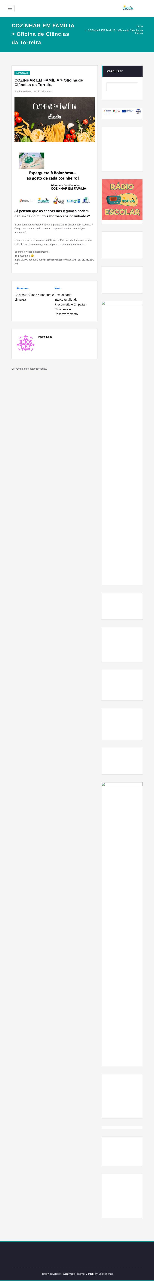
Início (140, 26)
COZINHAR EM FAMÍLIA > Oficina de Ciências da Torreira (115, 31)
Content (90, 1273)
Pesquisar (114, 71)
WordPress (69, 1273)
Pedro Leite (25, 91)
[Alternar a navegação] (10, 8)
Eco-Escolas (45, 91)
